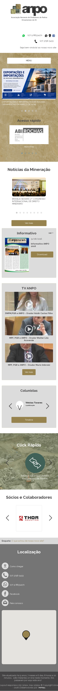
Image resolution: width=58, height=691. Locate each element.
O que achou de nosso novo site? (28, 541)
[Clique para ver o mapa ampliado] (50, 35)
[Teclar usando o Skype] (47, 35)
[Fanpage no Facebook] (54, 35)
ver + (51, 233)
